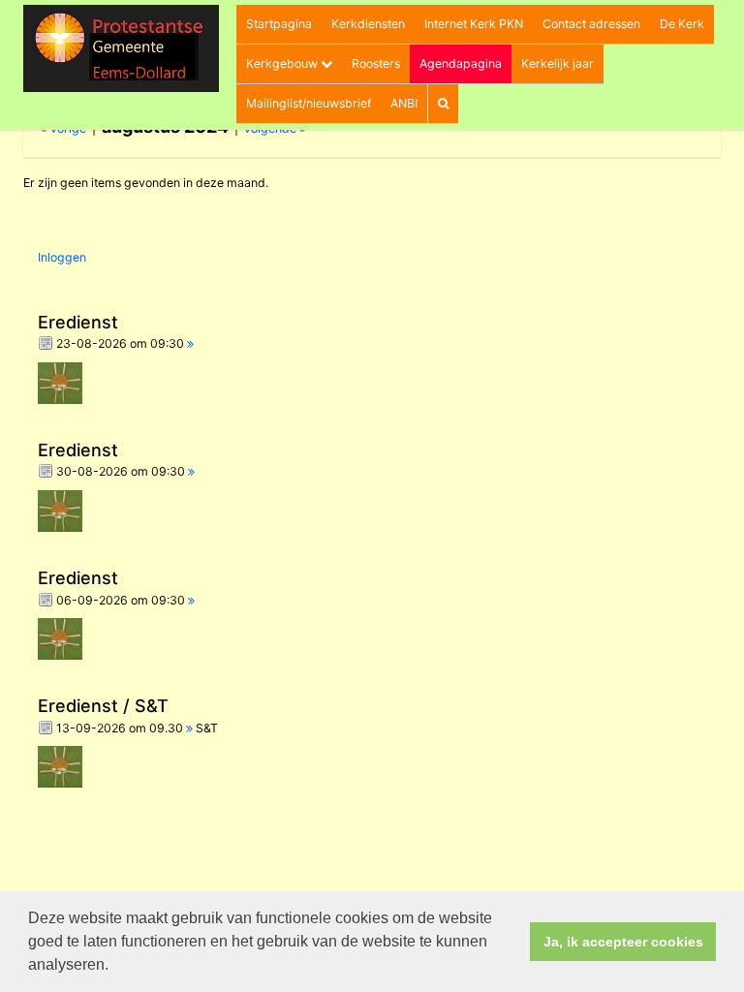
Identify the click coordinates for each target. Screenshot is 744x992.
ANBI (404, 103)
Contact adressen (591, 23)
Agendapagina (460, 63)
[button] (115, 967)
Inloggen (62, 257)
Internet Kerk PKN (473, 23)
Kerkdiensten (368, 23)
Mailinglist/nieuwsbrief (308, 103)
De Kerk (682, 23)
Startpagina (279, 23)
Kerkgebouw (283, 63)
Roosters (376, 63)
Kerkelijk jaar (557, 63)
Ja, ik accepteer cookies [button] (623, 941)
